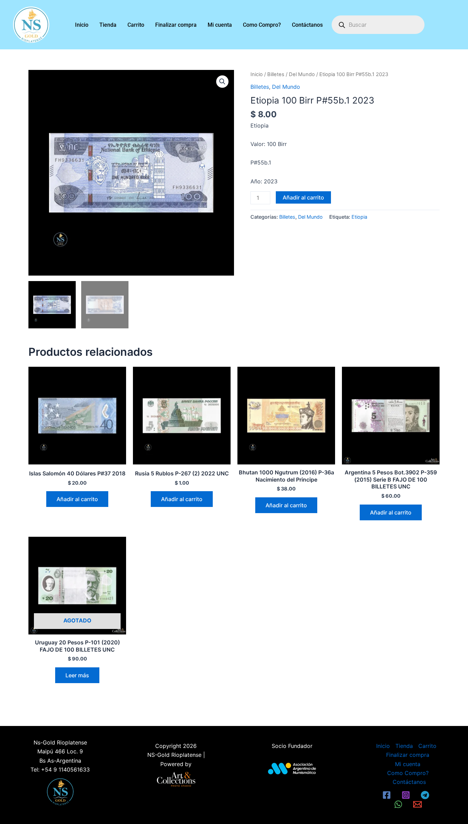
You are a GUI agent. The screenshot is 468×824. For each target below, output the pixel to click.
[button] (222, 81)
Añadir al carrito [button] (77, 499)
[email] (418, 804)
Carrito (135, 25)
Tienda (107, 25)
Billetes (275, 74)
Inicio (81, 25)
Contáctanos (307, 25)
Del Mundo (302, 74)
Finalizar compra (176, 25)
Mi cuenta (220, 25)
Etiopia (359, 217)
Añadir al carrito (303, 197)
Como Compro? (262, 25)
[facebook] (387, 795)
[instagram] (406, 795)
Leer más (77, 675)
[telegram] (425, 795)
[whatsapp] (399, 804)
